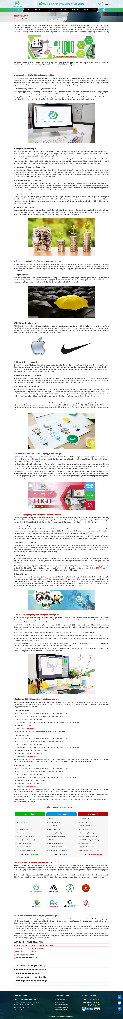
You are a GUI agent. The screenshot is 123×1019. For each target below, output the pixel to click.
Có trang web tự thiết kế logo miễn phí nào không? (31, 977)
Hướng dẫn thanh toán (60, 1002)
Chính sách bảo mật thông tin (62, 1007)
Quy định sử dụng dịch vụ (60, 999)
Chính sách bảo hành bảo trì (61, 1004)
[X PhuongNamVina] (94, 1005)
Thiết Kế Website (39, 9)
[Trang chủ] (18, 9)
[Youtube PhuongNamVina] (91, 1005)
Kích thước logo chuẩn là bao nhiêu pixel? (29, 973)
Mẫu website (74, 9)
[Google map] (99, 1005)
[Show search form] (104, 10)
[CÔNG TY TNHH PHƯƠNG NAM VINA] (17, 3)
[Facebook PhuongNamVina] (89, 1005)
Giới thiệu (27, 9)
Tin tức (85, 9)
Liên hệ (95, 9)
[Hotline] (119, 997)
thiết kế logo (68, 32)
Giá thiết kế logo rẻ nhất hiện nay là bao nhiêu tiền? (32, 969)
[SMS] (119, 1009)
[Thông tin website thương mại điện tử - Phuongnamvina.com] (87, 1008)
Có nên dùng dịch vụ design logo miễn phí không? (31, 981)
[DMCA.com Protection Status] (97, 1008)
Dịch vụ (63, 9)
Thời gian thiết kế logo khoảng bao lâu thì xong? (31, 966)
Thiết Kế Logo (52, 9)
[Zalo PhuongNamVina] (96, 1005)
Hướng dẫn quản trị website (61, 1009)
